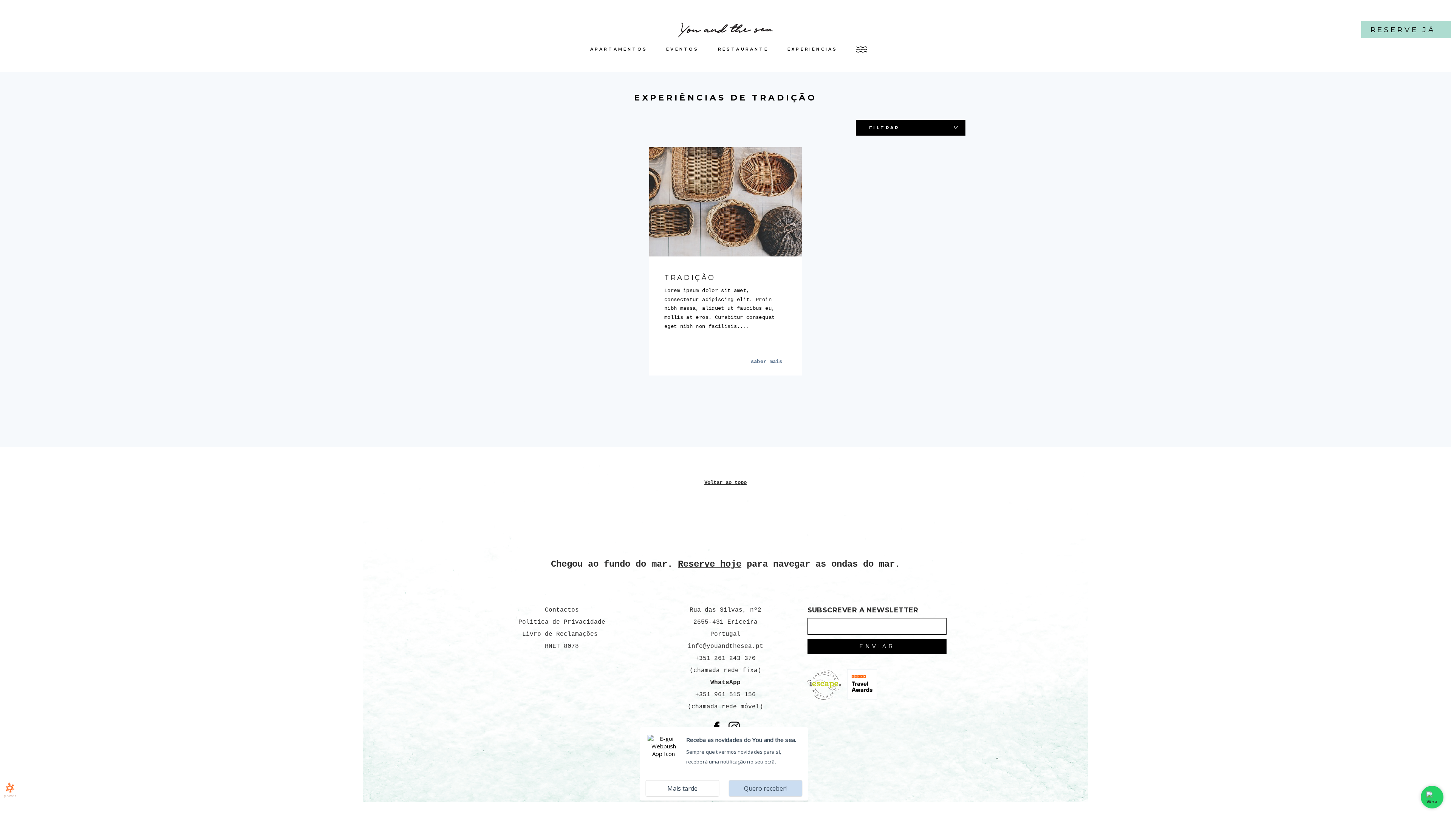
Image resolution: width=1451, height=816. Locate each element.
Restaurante (743, 49)
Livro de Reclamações (562, 634)
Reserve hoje (709, 564)
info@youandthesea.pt (725, 646)
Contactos (562, 610)
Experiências (812, 49)
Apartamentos (619, 49)
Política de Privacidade (561, 622)
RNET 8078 (562, 646)
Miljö (880, 143)
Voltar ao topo (725, 482)
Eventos (682, 49)
